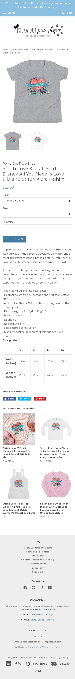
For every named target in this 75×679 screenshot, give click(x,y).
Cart (69, 13)
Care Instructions (37, 563)
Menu (11, 13)
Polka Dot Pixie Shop (36, 657)
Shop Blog (37, 571)
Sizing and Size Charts (37, 551)
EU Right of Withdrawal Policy (45, 647)
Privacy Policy (37, 567)
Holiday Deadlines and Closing (37, 547)
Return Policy (37, 555)
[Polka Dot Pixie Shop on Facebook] (25, 588)
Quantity (8, 221)
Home (5, 50)
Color (6, 194)
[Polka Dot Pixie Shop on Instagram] (41, 588)
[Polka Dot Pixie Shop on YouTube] (50, 588)
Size (5, 208)
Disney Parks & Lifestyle (42, 614)
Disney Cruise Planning (42, 619)
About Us (37, 636)
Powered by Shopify (58, 657)
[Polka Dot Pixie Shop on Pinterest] (33, 588)
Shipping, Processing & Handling (37, 559)
